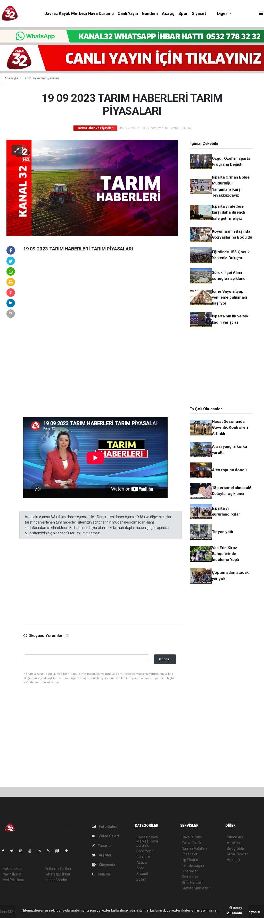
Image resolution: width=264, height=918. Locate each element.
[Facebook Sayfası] (5, 851)
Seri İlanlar (190, 877)
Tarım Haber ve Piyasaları (41, 78)
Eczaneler (189, 854)
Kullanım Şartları (58, 868)
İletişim (103, 874)
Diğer (222, 13)
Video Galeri (108, 836)
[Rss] (50, 851)
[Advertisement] (58, 338)
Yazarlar (104, 846)
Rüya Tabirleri (237, 854)
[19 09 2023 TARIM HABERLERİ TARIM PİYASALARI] (92, 188)
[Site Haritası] (59, 851)
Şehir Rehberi (192, 882)
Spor (183, 13)
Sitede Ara (235, 837)
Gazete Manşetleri (196, 888)
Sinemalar (190, 871)
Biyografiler (236, 848)
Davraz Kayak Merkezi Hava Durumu (79, 13)
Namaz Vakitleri (194, 848)
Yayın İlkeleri (12, 874)
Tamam (235, 913)
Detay (237, 908)
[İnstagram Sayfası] (23, 851)
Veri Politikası (13, 880)
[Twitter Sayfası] (14, 851)
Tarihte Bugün (193, 865)
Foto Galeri (107, 826)
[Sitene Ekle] (68, 851)
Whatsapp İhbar (57, 874)
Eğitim (141, 879)
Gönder (165, 659)
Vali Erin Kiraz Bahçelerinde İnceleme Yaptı (225, 553)
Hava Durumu (192, 837)
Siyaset (199, 13)
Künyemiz (106, 865)
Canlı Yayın (128, 13)
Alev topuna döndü (229, 470)
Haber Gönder (56, 880)
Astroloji (233, 860)
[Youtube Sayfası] (32, 851)
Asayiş (168, 13)
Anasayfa (11, 78)
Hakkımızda (12, 868)
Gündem (150, 13)
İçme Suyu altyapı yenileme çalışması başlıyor (229, 297)
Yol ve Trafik (191, 843)
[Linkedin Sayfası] (41, 851)
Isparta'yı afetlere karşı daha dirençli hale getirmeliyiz (228, 212)
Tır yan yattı (222, 531)
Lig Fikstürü (191, 860)
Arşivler (104, 855)
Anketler (233, 843)
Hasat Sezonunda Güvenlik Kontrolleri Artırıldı (230, 427)
